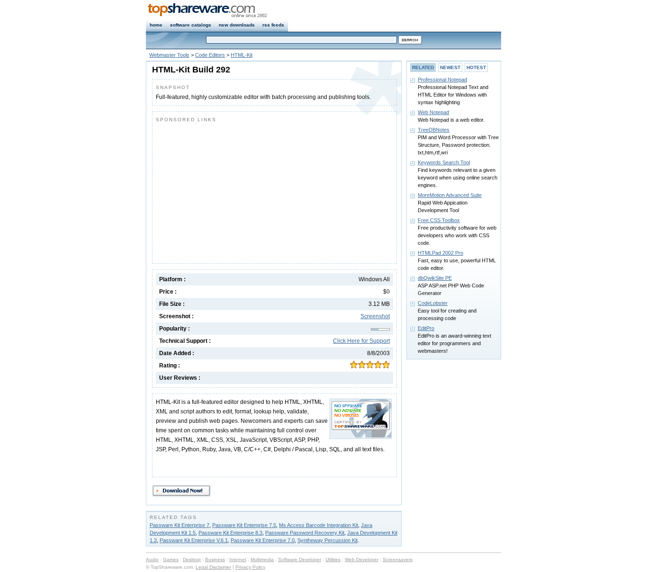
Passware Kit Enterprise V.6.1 (194, 540)
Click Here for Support (361, 341)
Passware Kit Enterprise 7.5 (244, 525)
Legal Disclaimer (213, 567)
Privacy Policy (250, 567)
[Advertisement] (235, 191)
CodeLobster (433, 303)
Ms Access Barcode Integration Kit (318, 525)
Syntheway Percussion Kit (327, 540)
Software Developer (299, 559)
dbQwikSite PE (435, 278)
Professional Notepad (442, 79)
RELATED (423, 67)
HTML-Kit (241, 55)
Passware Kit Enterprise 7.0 (263, 540)
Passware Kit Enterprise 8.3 (230, 533)
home (156, 24)
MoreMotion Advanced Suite (450, 195)
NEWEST (450, 67)
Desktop (192, 559)
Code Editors (210, 55)
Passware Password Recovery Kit (304, 533)
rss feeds (273, 24)
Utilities (333, 559)
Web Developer (361, 559)
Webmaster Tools (169, 55)
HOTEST (476, 67)
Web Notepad (433, 112)
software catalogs (190, 24)
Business (215, 559)
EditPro (426, 328)
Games (171, 559)
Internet (237, 559)
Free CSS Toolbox (439, 220)
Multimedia (262, 559)
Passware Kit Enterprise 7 (179, 525)
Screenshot (375, 316)
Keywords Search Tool (444, 162)
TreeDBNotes (433, 130)
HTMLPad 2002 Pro (440, 253)
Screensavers (398, 559)
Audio (152, 559)
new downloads (237, 24)
